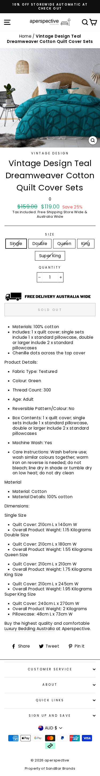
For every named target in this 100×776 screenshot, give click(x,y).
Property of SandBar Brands (50, 768)
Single (16, 243)
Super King (50, 255)
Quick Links (50, 700)
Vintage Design (50, 153)
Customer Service (50, 669)
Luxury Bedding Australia (30, 628)
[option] (50, 7)
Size (50, 235)
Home (26, 36)
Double (40, 243)
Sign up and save (50, 715)
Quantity (50, 268)
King (85, 243)
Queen (64, 243)
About (49, 685)
